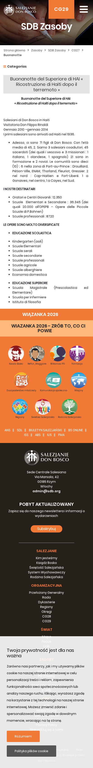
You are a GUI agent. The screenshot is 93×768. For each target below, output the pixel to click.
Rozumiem (23, 736)
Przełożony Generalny (46, 592)
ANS (7, 430)
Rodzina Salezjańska (46, 577)
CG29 (61, 9)
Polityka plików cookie (31, 751)
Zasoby (36, 50)
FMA (61, 435)
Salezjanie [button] (46, 551)
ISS (26, 435)
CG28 (46, 616)
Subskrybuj (46, 528)
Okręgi (47, 611)
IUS (49, 435)
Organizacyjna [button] (46, 585)
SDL (19, 430)
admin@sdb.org (46, 491)
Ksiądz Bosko (46, 563)
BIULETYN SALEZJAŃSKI (45, 430)
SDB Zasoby (57, 50)
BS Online (75, 430)
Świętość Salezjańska (46, 567)
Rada (46, 597)
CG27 (76, 50)
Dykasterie (46, 602)
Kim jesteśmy (46, 558)
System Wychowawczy (46, 572)
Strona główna (14, 50)
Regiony (46, 607)
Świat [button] (46, 629)
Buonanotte (13, 55)
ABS (38, 435)
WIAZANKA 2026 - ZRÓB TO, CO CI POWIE (48, 328)
